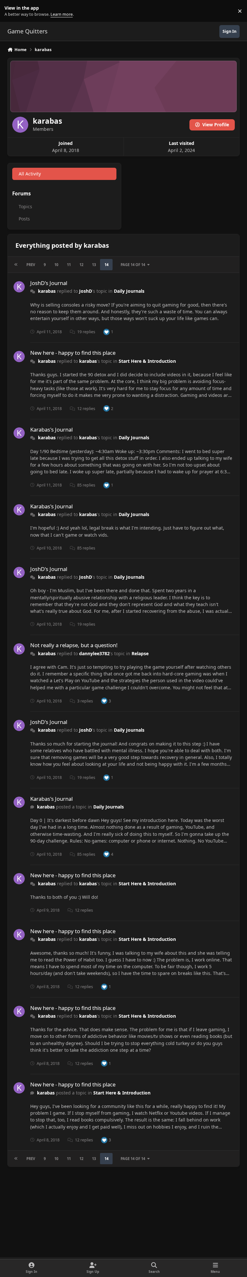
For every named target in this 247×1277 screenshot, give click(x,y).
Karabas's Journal (51, 429)
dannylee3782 (94, 653)
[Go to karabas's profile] (19, 286)
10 (56, 264)
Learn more (12, 11)
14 (106, 264)
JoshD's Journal (48, 283)
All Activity (30, 174)
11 (69, 264)
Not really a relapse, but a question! (74, 645)
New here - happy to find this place (72, 352)
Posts (24, 219)
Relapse (140, 653)
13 (94, 264)
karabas (47, 291)
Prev (30, 264)
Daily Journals (129, 291)
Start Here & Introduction (147, 361)
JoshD (85, 291)
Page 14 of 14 (133, 264)
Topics (25, 206)
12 (81, 264)
